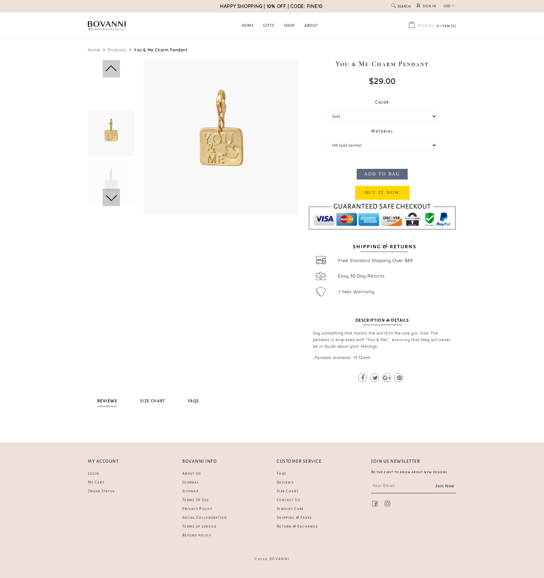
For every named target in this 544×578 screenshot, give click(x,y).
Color (382, 102)
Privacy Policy (197, 509)
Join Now (444, 486)
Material (382, 131)
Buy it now (382, 192)
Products (117, 50)
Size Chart (288, 491)
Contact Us (288, 500)
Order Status (101, 491)
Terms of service (199, 526)
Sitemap (190, 491)
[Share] (362, 377)
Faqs (281, 474)
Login (93, 474)
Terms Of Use (195, 500)
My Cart (96, 482)
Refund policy (196, 535)
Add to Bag (382, 174)
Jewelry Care (290, 509)
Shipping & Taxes (294, 518)
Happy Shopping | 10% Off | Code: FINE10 (271, 6)
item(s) (437, 26)
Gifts (269, 26)
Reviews (285, 482)
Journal (190, 482)
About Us (191, 474)
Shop (289, 26)
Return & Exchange (297, 526)
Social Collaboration (204, 518)
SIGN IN (430, 6)
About (311, 26)
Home (248, 26)
